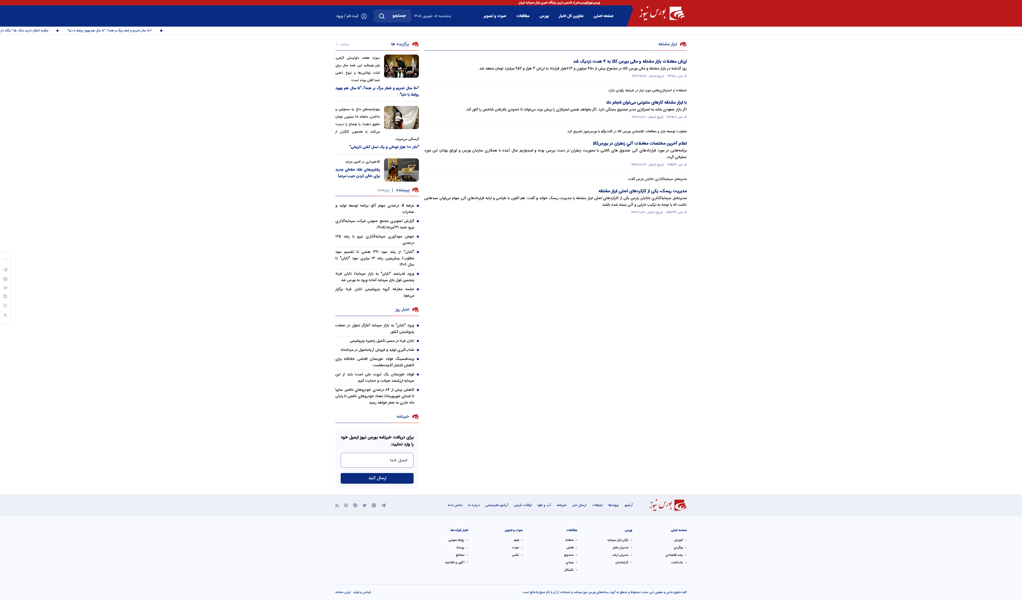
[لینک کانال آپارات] (346, 505)
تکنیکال (569, 570)
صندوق (569, 555)
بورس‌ (544, 16)
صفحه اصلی (603, 16)
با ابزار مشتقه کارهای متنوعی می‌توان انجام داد (646, 102)
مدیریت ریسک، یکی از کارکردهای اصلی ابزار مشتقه (643, 191)
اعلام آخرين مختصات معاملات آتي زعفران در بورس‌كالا (640, 143)
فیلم (516, 540)
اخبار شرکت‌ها (459, 530)
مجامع (460, 555)
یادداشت (677, 562)
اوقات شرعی (523, 505)
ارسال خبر (579, 505)
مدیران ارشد (620, 555)
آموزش (678, 540)
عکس (515, 555)
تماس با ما (455, 505)
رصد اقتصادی (674, 555)
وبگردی (678, 547)
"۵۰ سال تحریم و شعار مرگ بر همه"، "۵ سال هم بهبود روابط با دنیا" (121, 30)
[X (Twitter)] (364, 505)
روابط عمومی (456, 540)
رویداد (460, 547)
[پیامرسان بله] (355, 505)
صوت (515, 547)
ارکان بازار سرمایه (617, 540)
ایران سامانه (343, 592)
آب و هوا (544, 505)
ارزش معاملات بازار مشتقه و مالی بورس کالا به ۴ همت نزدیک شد (630, 61)
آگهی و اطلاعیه (454, 562)
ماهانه (569, 540)
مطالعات (522, 16)
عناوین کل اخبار (571, 16)
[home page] (662, 13)
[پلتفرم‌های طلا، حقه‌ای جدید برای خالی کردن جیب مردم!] (401, 170)
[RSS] (337, 505)
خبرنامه (562, 505)
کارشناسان (621, 562)
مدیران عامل (620, 547)
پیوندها (613, 505)
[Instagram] (374, 505)
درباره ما (474, 505)
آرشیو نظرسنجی (496, 505)
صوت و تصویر (495, 16)
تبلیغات (597, 505)
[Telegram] (383, 505)
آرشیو (629, 505)
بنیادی (570, 562)
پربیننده (402, 190)
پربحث (383, 190)
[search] (382, 16)
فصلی (570, 547)
